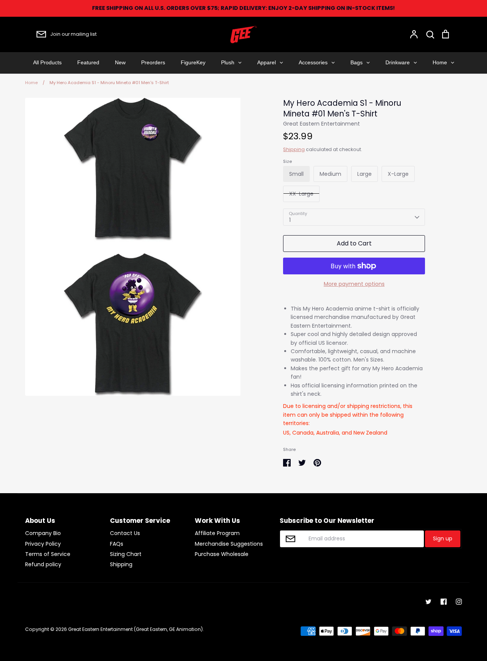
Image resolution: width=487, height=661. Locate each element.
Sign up (442, 538)
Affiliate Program (217, 533)
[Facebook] (443, 601)
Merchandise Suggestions (229, 544)
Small (296, 174)
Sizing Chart (126, 554)
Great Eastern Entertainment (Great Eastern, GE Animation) (135, 629)
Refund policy (43, 564)
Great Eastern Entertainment (321, 123)
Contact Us (125, 533)
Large (364, 174)
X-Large (398, 174)
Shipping (294, 149)
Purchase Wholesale (221, 554)
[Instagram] (458, 601)
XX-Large (301, 194)
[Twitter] (428, 601)
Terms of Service (47, 554)
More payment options (354, 284)
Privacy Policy (43, 544)
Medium (330, 174)
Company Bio (43, 533)
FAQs (116, 544)
